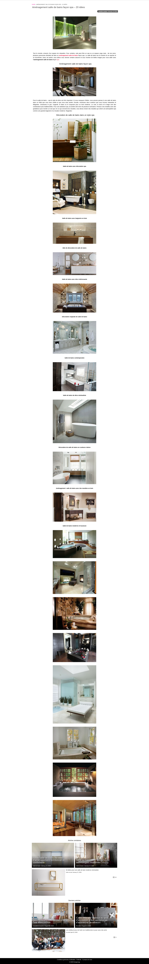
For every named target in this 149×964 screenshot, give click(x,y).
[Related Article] (96, 855)
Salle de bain (79, 866)
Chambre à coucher (38, 926)
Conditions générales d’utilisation (66, 959)
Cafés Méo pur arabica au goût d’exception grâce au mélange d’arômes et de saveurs (92, 920)
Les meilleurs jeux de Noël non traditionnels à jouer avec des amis (86, 930)
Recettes (78, 926)
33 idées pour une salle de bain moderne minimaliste (82, 870)
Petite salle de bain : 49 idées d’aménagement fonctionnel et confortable (48, 860)
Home (33, 4)
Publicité (78, 959)
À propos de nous (87, 959)
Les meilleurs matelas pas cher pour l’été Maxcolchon (52, 921)
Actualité (68, 932)
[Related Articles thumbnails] (48, 882)
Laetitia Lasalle (103, 11)
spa (58, 59)
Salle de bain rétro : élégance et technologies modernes (92, 861)
